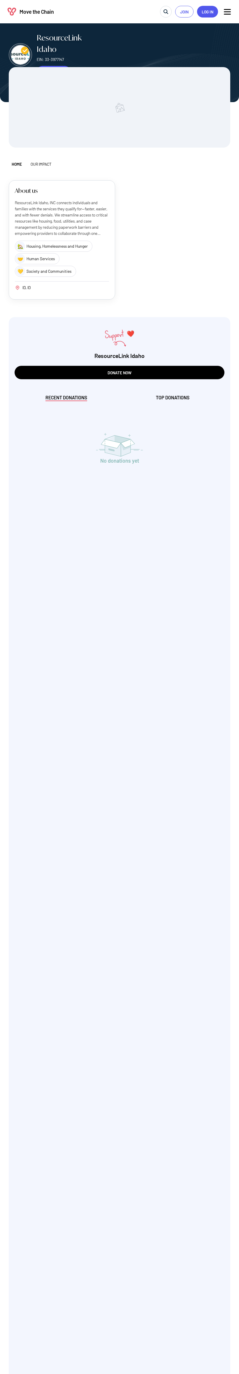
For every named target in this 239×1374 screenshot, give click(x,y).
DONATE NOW (119, 372)
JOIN (184, 11)
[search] (166, 12)
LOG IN (207, 11)
